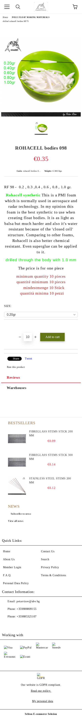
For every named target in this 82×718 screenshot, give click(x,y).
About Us (9, 559)
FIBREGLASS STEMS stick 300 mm (51, 457)
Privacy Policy (50, 567)
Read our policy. (41, 690)
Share (16, 358)
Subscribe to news (21, 513)
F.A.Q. (7, 575)
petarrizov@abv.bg (28, 601)
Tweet (28, 358)
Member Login (12, 567)
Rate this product (16, 367)
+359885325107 (26, 616)
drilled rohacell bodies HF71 (16, 21)
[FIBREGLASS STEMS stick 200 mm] (17, 439)
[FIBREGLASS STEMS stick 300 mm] (17, 462)
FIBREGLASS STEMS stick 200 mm (51, 433)
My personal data (42, 701)
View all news (15, 521)
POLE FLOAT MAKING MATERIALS (31, 17)
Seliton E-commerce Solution (41, 714)
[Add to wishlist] (75, 326)
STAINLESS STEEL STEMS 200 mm (50, 480)
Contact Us (48, 551)
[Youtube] (16, 624)
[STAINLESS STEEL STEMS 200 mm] (17, 486)
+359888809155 (26, 608)
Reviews (13, 377)
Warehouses (16, 388)
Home (5, 17)
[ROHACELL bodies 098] (41, 115)
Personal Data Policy (16, 583)
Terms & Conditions (53, 575)
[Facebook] (7, 624)
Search (45, 559)
